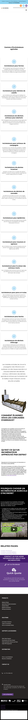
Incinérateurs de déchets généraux (8, 552)
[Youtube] (26, 6)
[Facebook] (21, 6)
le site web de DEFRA (11, 475)
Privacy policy (3, 708)
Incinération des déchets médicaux (8, 553)
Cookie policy (3, 705)
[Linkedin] (24, 6)
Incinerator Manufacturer (6, 550)
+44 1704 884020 (16, 2)
